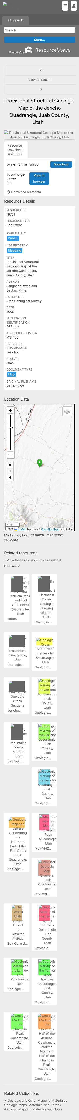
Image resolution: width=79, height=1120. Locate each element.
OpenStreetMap (50, 529)
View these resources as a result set (33, 560)
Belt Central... (17, 944)
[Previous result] (41, 70)
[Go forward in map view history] (10, 471)
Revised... (42, 894)
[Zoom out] (10, 455)
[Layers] (67, 411)
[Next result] (40, 89)
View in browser (39, 178)
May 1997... (43, 848)
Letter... (13, 619)
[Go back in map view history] (10, 477)
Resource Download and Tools (15, 149)
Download (61, 164)
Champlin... (43, 622)
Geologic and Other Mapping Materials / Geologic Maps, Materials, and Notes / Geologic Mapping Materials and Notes (35, 1104)
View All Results (40, 80)
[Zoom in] (10, 410)
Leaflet (21, 529)
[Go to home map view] (10, 464)
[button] (39, 463)
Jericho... (14, 710)
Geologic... (15, 665)
